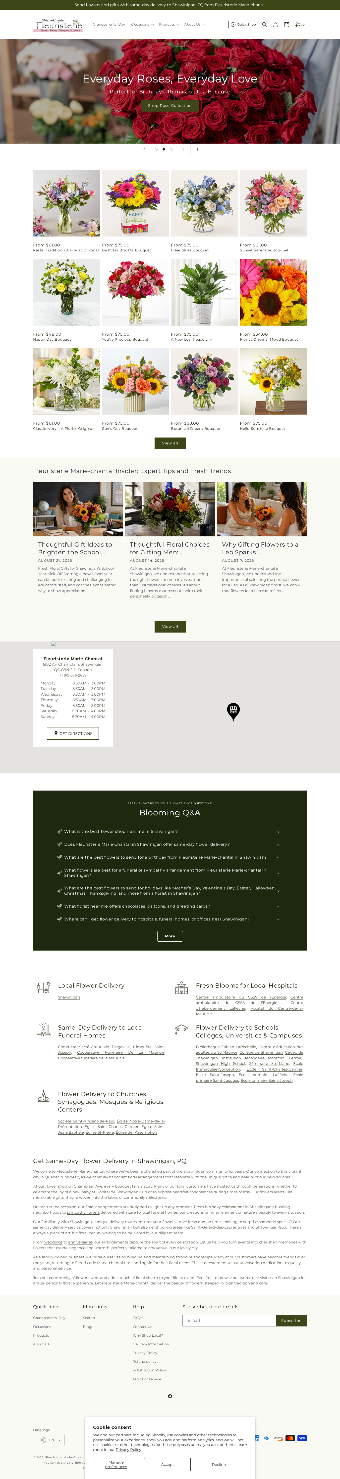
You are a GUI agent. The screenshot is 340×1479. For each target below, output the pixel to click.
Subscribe (291, 1320)
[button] (142, 24)
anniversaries (80, 1242)
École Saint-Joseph (215, 1074)
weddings (53, 1242)
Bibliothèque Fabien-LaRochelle (226, 1046)
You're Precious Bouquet (125, 339)
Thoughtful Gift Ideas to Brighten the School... (75, 548)
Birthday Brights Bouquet (126, 250)
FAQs (137, 1318)
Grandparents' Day (49, 1318)
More (170, 936)
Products (41, 1335)
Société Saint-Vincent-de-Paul (86, 1121)
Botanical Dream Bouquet (196, 428)
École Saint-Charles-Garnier (274, 1069)
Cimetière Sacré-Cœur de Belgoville (94, 1046)
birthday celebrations (224, 1206)
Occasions (42, 1326)
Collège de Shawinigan (261, 1052)
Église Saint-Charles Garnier (112, 1126)
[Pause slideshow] (195, 149)
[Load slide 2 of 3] (164, 149)
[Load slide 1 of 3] (156, 149)
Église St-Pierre (100, 1132)
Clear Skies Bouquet (190, 250)
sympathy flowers (83, 1212)
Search (89, 1318)
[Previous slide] (144, 149)
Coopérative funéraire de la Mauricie (91, 1058)
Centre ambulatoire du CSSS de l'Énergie (241, 997)
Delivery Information (151, 1344)
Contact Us (142, 1326)
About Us (41, 1344)
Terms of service (147, 1379)
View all (170, 443)
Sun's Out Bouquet (120, 428)
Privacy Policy (128, 1449)
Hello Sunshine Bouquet (262, 428)
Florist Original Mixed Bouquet (269, 339)
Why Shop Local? (148, 1335)
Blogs (88, 1326)
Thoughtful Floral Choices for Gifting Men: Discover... (170, 548)
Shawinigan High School (220, 1063)
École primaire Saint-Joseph (267, 1080)
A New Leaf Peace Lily (191, 339)
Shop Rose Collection (170, 105)
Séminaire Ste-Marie (269, 1063)
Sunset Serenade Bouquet (264, 250)
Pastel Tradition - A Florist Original (66, 250)
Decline (219, 1464)
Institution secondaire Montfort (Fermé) (262, 1058)
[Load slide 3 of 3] (171, 149)
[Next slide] (183, 149)
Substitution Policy (149, 1370)
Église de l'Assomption (136, 1132)
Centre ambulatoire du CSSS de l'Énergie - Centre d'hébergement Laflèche (249, 1003)
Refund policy (145, 1361)
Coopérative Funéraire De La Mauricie (121, 1052)
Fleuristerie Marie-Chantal (65, 1457)
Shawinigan (69, 997)
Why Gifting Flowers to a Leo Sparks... (260, 548)
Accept (167, 1464)
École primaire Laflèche (263, 1074)
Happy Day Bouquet (52, 339)
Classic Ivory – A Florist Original (63, 428)
